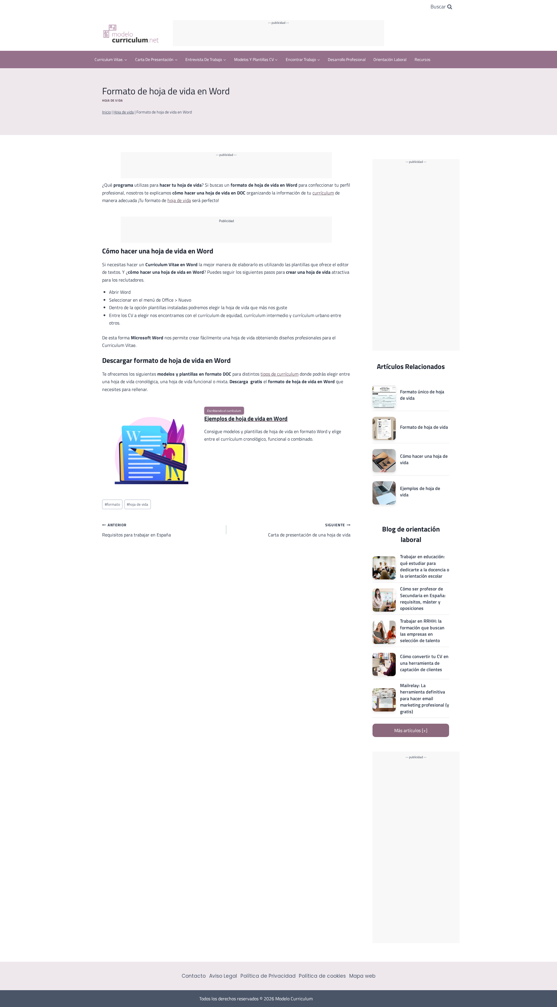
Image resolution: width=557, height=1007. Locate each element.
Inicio (106, 112)
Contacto (194, 975)
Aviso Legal (223, 975)
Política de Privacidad (268, 975)
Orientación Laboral (389, 59)
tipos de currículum (280, 373)
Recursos (423, 59)
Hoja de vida (112, 100)
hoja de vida (179, 200)
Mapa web (362, 975)
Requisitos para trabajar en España (136, 530)
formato (112, 504)
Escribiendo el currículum (224, 410)
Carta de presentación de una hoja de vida (309, 530)
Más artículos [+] (410, 730)
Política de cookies (322, 975)
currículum (323, 192)
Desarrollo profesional (347, 59)
